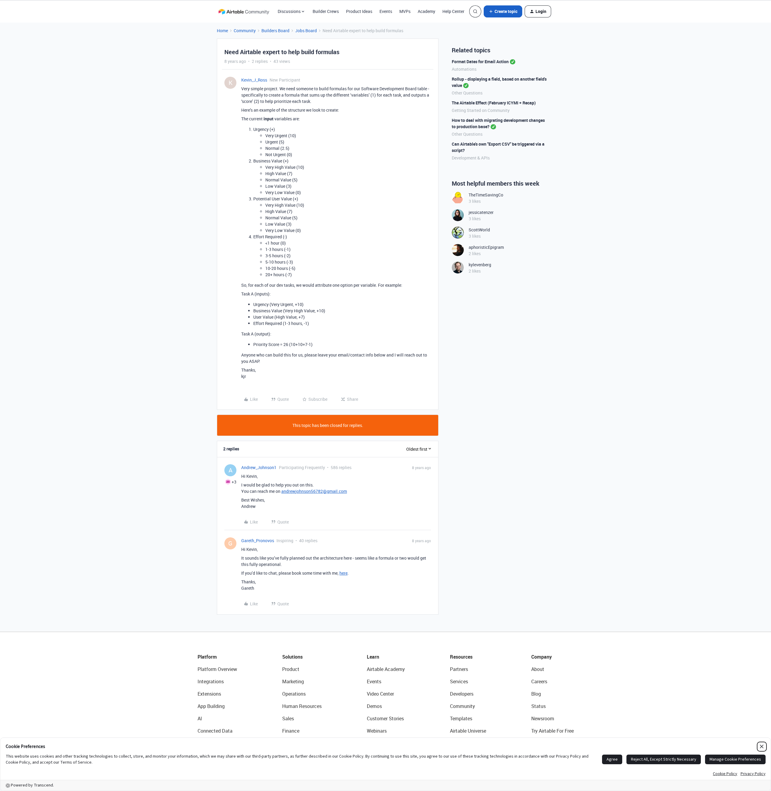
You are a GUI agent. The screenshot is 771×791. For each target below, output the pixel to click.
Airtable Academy (386, 669)
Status (538, 706)
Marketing (293, 681)
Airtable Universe (468, 731)
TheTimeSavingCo (486, 195)
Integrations (211, 681)
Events (385, 11)
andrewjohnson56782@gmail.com (314, 491)
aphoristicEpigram (486, 247)
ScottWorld (479, 230)
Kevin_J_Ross (254, 80)
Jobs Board (306, 30)
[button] (503, 11)
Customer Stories (385, 718)
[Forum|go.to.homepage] (243, 11)
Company (541, 657)
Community (245, 30)
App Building (211, 706)
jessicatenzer (481, 212)
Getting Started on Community (481, 110)
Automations (464, 69)
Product (290, 669)
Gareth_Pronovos (257, 540)
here (343, 573)
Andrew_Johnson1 (258, 467)
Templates (461, 718)
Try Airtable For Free (552, 731)
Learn (373, 657)
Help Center (453, 11)
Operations (294, 694)
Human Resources (302, 706)
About (537, 669)
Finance (290, 731)
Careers (539, 681)
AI (200, 718)
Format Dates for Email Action (480, 61)
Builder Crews (326, 11)
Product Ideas (359, 11)
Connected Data (215, 731)
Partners (459, 669)
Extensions (209, 694)
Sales (288, 718)
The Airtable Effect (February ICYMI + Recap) (494, 103)
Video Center (380, 694)
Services (459, 681)
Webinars (377, 731)
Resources (461, 657)
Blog (536, 694)
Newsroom (542, 718)
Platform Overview (217, 669)
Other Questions (467, 93)
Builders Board (275, 30)
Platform (207, 657)
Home (222, 30)
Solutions (292, 657)
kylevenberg (480, 264)
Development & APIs (471, 158)
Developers (461, 694)
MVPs (404, 11)
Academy (426, 11)
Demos (374, 706)
